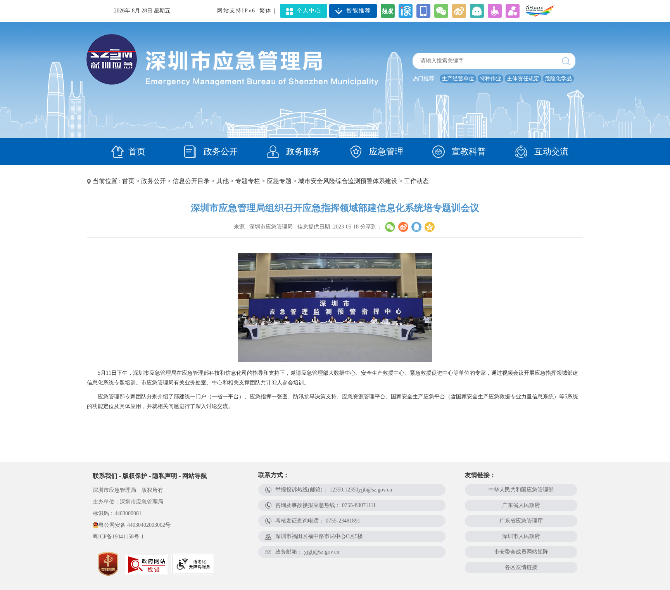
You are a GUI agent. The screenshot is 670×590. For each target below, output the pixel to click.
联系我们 (105, 475)
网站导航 (194, 475)
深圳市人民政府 (521, 536)
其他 (222, 181)
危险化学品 (558, 78)
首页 (136, 151)
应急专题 (279, 181)
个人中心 (309, 11)
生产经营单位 (458, 78)
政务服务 (302, 151)
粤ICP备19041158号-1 (118, 537)
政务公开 (219, 151)
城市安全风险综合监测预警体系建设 (347, 181)
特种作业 (490, 78)
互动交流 (550, 151)
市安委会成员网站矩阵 (521, 552)
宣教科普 (467, 151)
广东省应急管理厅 (521, 521)
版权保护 (135, 475)
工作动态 (416, 181)
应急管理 (385, 151)
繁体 (265, 11)
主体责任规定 (523, 78)
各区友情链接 (521, 567)
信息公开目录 (191, 181)
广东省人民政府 (521, 505)
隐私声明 (164, 475)
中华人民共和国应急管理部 (521, 490)
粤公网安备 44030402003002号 (134, 525)
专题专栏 (247, 181)
